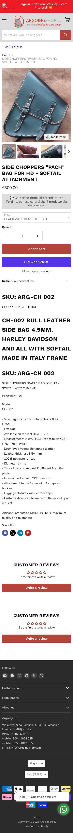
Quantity (7, 227)
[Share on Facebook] (5, 533)
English (34, 763)
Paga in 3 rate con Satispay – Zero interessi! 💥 (43, 6)
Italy (34, 774)
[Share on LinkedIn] (20, 533)
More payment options (36, 271)
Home (6, 55)
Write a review (37, 588)
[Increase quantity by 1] (38, 236)
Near (37, 817)
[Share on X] (13, 533)
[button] (9, 151)
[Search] (65, 35)
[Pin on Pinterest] (28, 533)
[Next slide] (68, 151)
